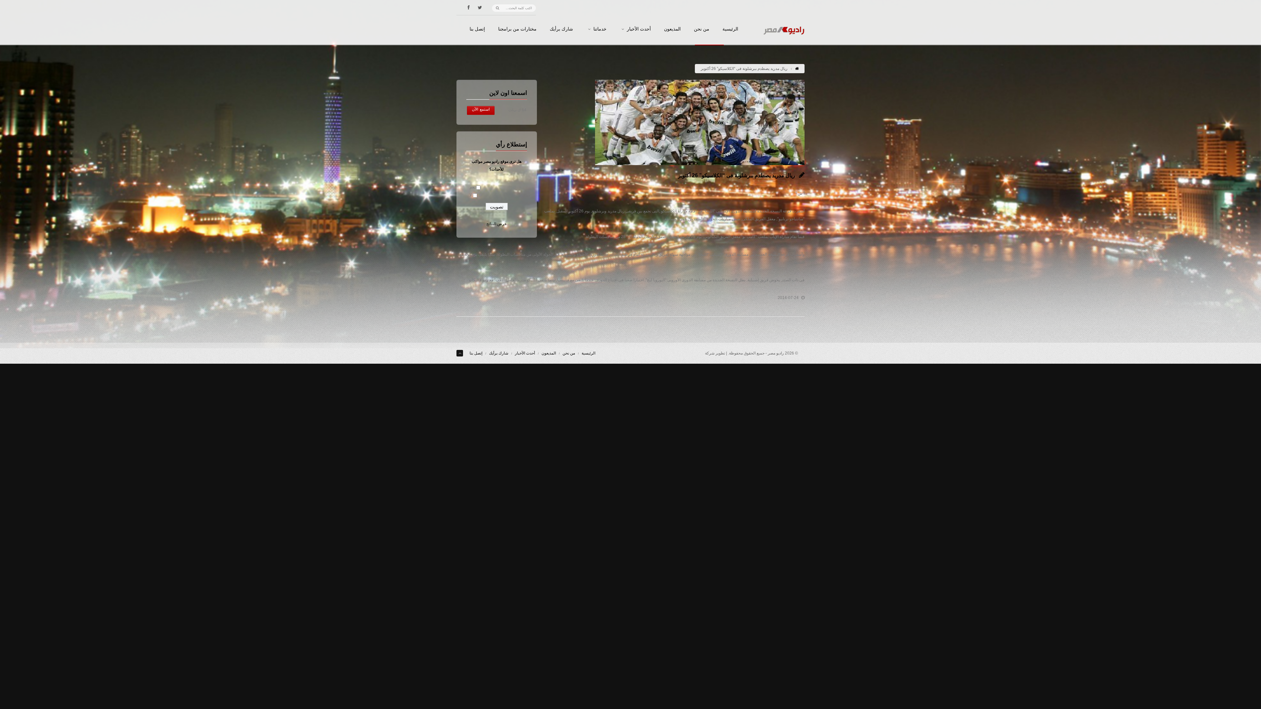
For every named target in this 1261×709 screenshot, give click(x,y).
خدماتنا (600, 29)
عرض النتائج (496, 224)
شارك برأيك (561, 29)
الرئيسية (730, 29)
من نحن (701, 29)
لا (471, 195)
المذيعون (672, 29)
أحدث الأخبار (639, 29)
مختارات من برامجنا (517, 29)
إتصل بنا (477, 29)
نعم (472, 187)
